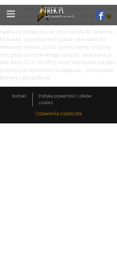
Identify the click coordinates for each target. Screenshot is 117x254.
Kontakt (19, 96)
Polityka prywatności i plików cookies (65, 99)
